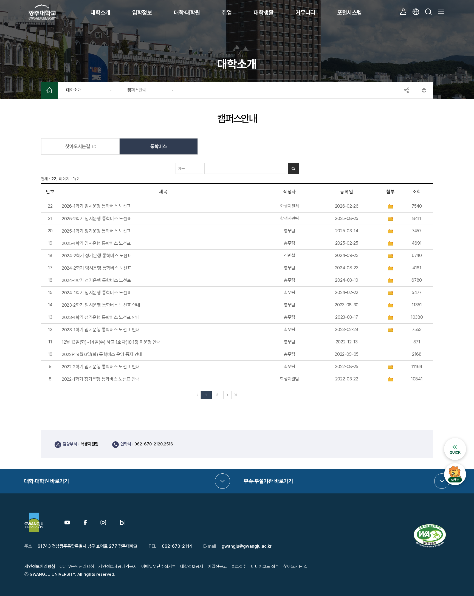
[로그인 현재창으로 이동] (403, 11)
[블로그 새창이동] (122, 522)
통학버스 (158, 146)
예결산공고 (217, 566)
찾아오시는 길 (295, 566)
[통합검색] (428, 11)
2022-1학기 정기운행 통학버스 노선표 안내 (101, 379)
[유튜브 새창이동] (67, 523)
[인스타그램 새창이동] (103, 522)
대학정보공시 (191, 566)
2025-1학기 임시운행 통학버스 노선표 (96, 243)
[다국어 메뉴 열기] (415, 11)
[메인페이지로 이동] (49, 91)
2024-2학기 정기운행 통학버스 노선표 (96, 255)
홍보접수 (239, 566)
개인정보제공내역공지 (117, 566)
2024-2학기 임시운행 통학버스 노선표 (96, 268)
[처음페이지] (197, 395)
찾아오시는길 (77, 146)
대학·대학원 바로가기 (46, 481)
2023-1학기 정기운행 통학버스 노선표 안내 (101, 317)
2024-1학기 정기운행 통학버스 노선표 (96, 280)
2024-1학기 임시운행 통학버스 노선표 (96, 292)
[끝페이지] (235, 395)
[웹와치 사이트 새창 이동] (430, 526)
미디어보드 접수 (265, 566)
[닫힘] (406, 90)
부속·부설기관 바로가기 (268, 481)
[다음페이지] (227, 395)
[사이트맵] (441, 11)
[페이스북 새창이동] (85, 522)
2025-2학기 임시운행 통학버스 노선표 (96, 218)
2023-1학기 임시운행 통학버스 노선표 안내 (101, 329)
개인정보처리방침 (39, 566)
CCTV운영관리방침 (77, 566)
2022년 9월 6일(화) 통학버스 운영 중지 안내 (102, 354)
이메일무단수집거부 (158, 566)
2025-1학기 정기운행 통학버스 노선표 (96, 231)
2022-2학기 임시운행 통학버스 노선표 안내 (101, 366)
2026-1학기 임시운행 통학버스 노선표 (96, 206)
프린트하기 (424, 90)
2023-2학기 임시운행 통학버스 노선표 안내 (101, 305)
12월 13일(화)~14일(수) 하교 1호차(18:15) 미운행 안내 (111, 342)
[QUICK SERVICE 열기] (455, 440)
